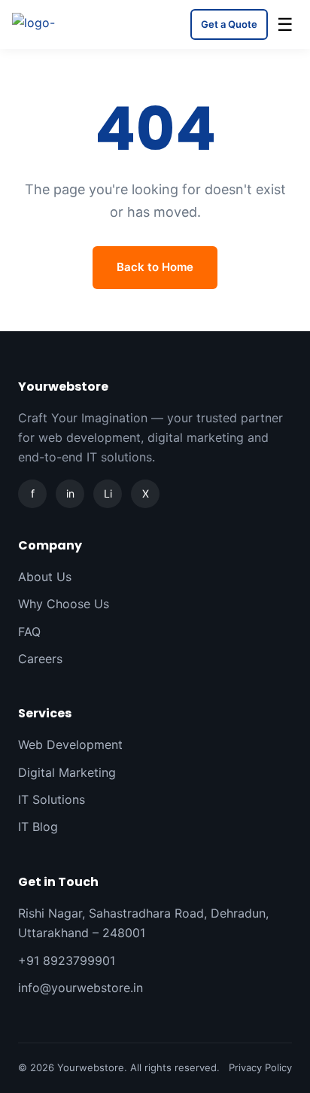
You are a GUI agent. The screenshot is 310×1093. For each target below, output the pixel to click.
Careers (40, 658)
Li (108, 493)
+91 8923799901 (66, 960)
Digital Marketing (67, 772)
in (70, 493)
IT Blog (38, 826)
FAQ (29, 631)
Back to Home (155, 267)
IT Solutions (51, 799)
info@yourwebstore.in (80, 987)
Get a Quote (229, 24)
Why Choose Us (63, 603)
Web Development (70, 744)
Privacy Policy (260, 1067)
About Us (44, 576)
